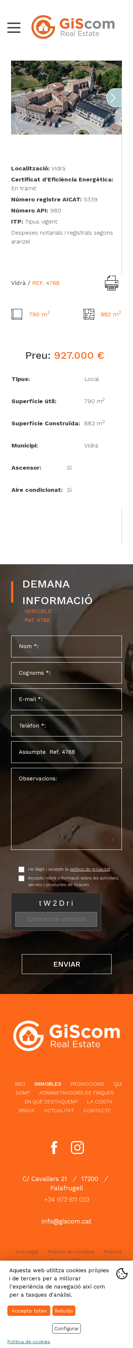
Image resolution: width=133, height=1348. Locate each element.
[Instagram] (77, 1147)
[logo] (73, 27)
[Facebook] (54, 1147)
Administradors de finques (76, 1093)
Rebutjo (64, 1311)
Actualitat (59, 1110)
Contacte (97, 1110)
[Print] (111, 283)
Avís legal (26, 1252)
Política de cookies (71, 1252)
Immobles (47, 1084)
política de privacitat (90, 869)
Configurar (66, 1328)
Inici (20, 1084)
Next (114, 97)
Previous (19, 97)
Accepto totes (29, 1311)
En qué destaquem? (51, 1101)
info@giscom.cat (66, 1221)
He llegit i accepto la (69, 869)
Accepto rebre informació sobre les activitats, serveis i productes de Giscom (73, 881)
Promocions (87, 1084)
